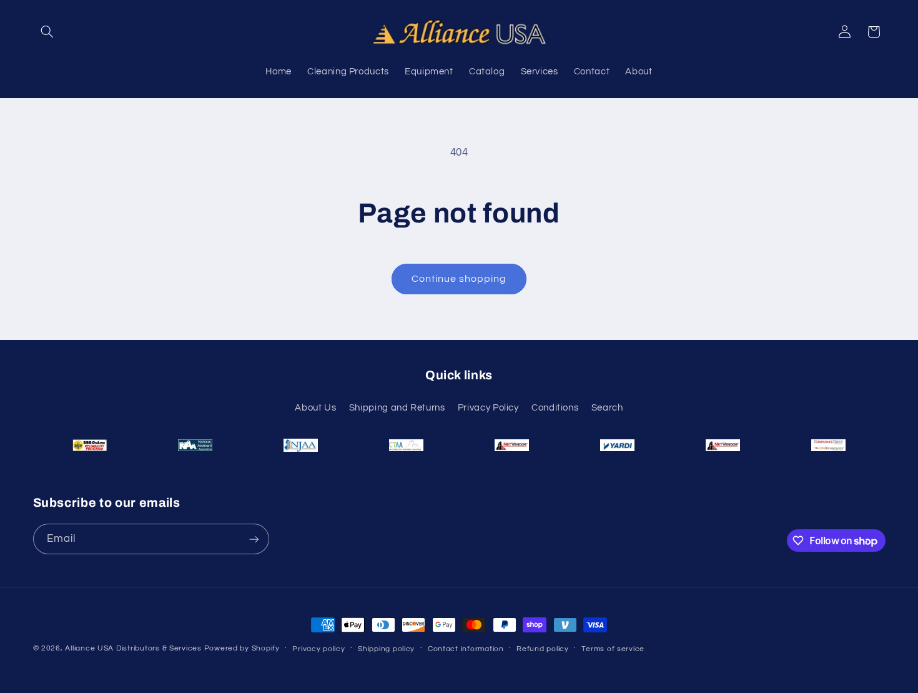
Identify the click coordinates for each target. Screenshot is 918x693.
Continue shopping (459, 279)
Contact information (466, 649)
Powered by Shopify (242, 648)
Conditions (554, 407)
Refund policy (542, 649)
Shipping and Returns (397, 407)
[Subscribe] (253, 539)
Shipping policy (386, 649)
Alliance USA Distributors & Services (133, 648)
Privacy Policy (488, 407)
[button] (47, 31)
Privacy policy (318, 649)
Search (607, 407)
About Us (315, 407)
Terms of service (612, 649)
